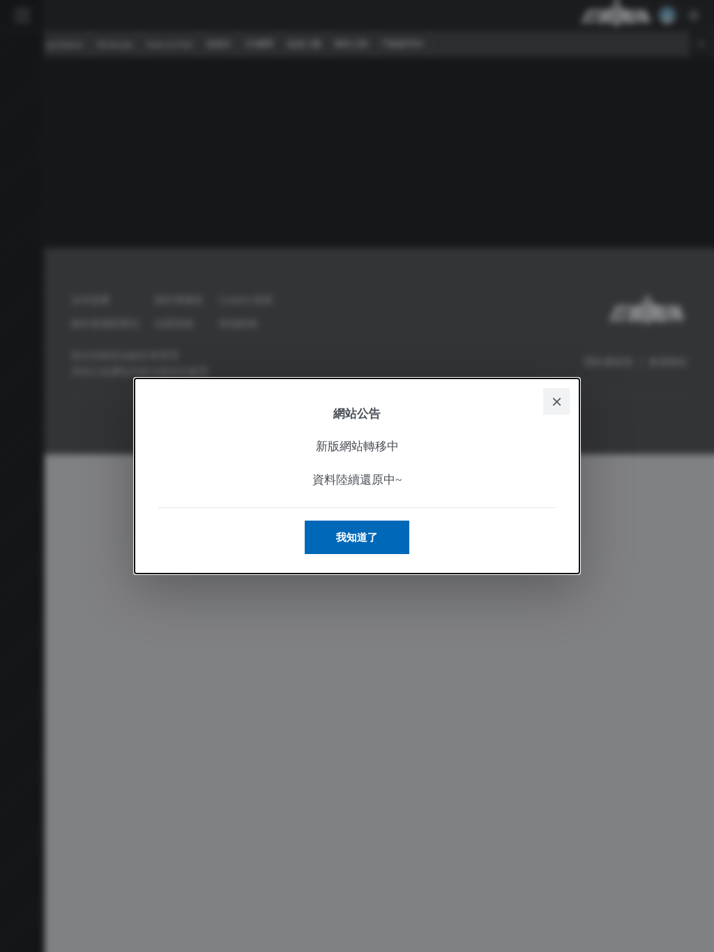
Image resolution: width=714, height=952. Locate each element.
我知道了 (357, 537)
